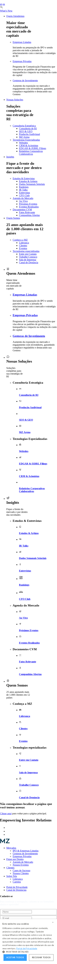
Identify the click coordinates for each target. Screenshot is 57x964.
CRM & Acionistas (28, 145)
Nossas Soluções (14, 99)
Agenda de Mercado (23, 862)
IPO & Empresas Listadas (25, 850)
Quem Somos (13, 218)
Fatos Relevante (27, 212)
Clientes (23, 245)
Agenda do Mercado (23, 198)
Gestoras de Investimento (25, 80)
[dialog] (28, 941)
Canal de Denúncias (16, 890)
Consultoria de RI (28, 128)
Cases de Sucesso (21, 870)
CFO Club (24, 195)
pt (1, 4)
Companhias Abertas (29, 215)
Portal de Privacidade (17, 887)
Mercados (11, 848)
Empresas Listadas (22, 42)
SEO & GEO (25, 131)
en (4, 4)
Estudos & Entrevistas (24, 178)
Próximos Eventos (28, 204)
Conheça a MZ (20, 240)
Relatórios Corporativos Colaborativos (31, 152)
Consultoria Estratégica (24, 125)
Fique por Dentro (15, 859)
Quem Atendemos (15, 16)
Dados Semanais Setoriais (32, 184)
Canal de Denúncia (28, 262)
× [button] (53, 922)
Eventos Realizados (29, 206)
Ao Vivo (23, 201)
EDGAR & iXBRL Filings (32, 148)
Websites (23, 142)
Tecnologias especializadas (26, 251)
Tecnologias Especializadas (26, 139)
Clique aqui (6, 813)
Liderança (24, 242)
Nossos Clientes (21, 873)
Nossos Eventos (21, 865)
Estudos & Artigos (28, 181)
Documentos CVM (22, 209)
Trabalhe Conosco (28, 256)
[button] (1, 8)
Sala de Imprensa (27, 259)
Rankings (23, 187)
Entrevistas (24, 192)
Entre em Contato (28, 254)
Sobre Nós (11, 876)
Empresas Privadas (22, 61)
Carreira (17, 881)
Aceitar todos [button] (15, 957)
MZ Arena (24, 137)
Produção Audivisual (29, 134)
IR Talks (23, 189)
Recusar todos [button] (41, 957)
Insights (10, 156)
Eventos (23, 248)
